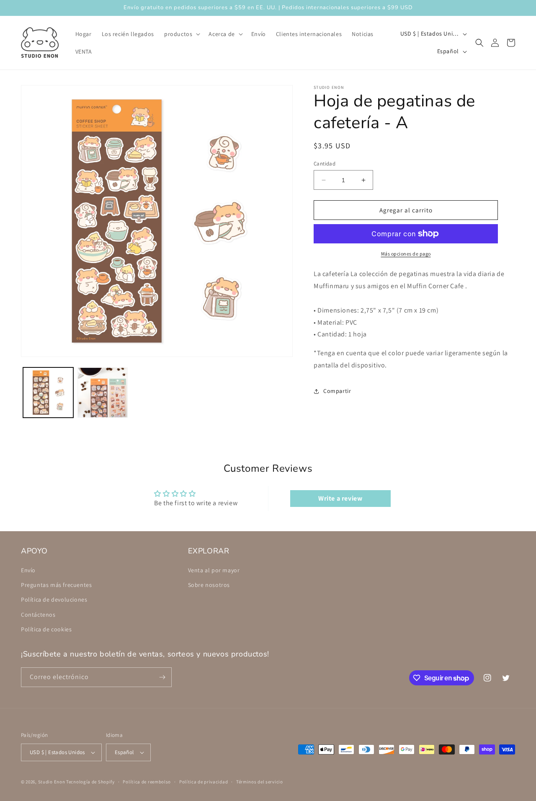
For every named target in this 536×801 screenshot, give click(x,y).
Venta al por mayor (214, 570)
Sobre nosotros (209, 585)
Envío (28, 570)
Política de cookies (46, 629)
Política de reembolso (147, 782)
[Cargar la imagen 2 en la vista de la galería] (102, 392)
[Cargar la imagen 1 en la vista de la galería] (48, 392)
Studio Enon (51, 782)
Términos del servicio (259, 782)
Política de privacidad (203, 782)
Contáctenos (38, 614)
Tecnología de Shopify (90, 782)
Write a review (340, 498)
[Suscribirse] (162, 677)
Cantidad (324, 163)
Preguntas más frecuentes (56, 585)
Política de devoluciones (54, 599)
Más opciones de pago (406, 254)
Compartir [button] (337, 391)
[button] (181, 34)
